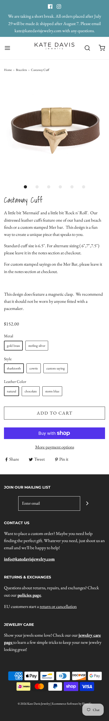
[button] (54, 131)
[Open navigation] (7, 48)
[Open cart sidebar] (101, 48)
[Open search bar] (87, 48)
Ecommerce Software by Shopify (72, 703)
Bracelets (21, 70)
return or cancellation (58, 606)
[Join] (87, 503)
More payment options (54, 447)
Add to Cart (54, 413)
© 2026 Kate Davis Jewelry (34, 703)
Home (8, 70)
